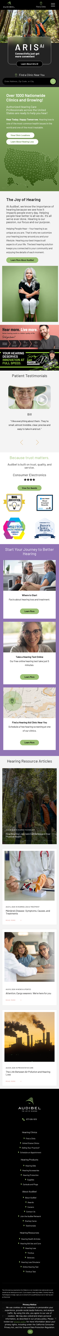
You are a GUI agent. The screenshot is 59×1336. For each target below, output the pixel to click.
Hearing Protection (31, 1175)
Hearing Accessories (30, 1170)
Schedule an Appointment (30, 1152)
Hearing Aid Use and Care (30, 1243)
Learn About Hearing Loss (22, 141)
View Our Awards (29, 488)
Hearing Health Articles (30, 1239)
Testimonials (31, 1226)
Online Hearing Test (31, 1267)
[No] (55, 1318)
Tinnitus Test (30, 1271)
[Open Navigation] (53, 5)
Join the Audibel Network (30, 1216)
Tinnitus (30, 1253)
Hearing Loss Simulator (30, 1262)
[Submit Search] (53, 81)
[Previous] (22, 442)
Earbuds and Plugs (30, 1184)
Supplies (30, 1180)
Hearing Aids (30, 1166)
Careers (30, 1207)
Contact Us (30, 1211)
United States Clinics (30, 1143)
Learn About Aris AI (29, 64)
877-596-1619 (31, 1119)
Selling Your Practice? (31, 1148)
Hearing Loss (30, 1248)
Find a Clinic (41, 7)
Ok (30, 1332)
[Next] (36, 442)
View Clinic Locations (20, 135)
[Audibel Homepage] (9, 4)
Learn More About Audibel (22, 260)
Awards (31, 1202)
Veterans (30, 1257)
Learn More (29, 611)
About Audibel (30, 1198)
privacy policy (20, 1321)
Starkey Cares (31, 1221)
